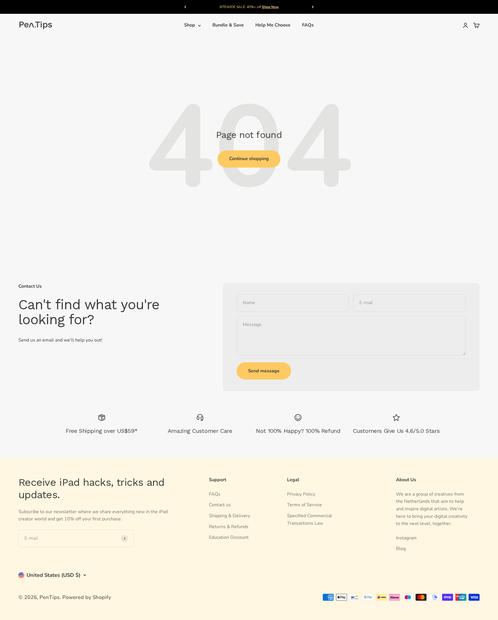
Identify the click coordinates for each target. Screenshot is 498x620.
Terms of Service (304, 505)
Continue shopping (249, 159)
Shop (189, 25)
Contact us (220, 505)
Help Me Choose (272, 25)
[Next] (313, 7)
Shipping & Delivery (229, 516)
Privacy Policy (301, 494)
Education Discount (229, 537)
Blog (401, 548)
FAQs (308, 25)
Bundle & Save (228, 25)
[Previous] (185, 7)
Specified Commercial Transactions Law (309, 519)
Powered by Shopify (86, 597)
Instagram (406, 538)
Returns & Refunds (228, 527)
